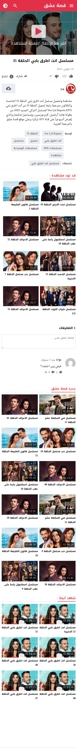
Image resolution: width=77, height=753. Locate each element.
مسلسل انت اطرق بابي (45, 163)
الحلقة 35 (32, 133)
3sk (62, 89)
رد (45, 372)
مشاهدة (56, 155)
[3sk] (71, 92)
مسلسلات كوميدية (25, 148)
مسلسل (19, 140)
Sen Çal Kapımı (52, 133)
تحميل (34, 140)
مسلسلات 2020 (52, 148)
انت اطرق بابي (52, 140)
